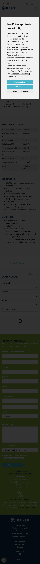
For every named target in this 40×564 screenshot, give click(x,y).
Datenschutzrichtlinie (20, 74)
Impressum (11, 76)
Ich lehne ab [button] (20, 87)
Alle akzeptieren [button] (20, 82)
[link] (20, 74)
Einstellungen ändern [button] (20, 91)
